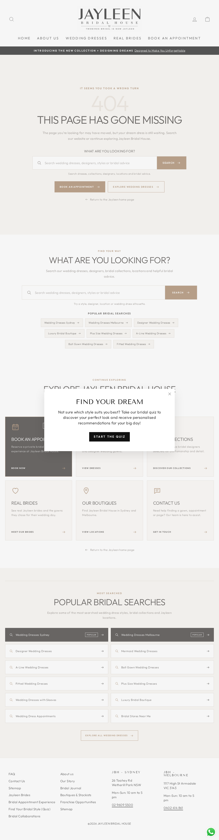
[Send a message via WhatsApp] (211, 832)
